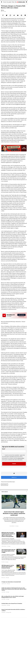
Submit (14, 463)
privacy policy (21, 458)
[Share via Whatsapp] (10, 15)
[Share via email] (18, 15)
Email (3, 448)
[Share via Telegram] (14, 15)
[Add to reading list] (25, 15)
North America (4, 484)
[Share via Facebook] (3, 15)
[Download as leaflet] (21, 15)
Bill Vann (2, 10)
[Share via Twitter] (6, 15)
